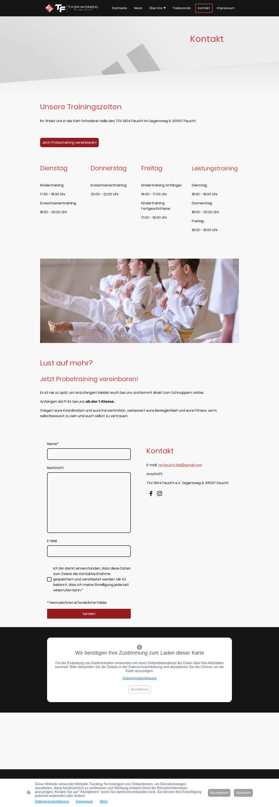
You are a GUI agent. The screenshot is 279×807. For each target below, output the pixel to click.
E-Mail (52, 540)
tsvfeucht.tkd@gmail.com (180, 464)
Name (53, 443)
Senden (89, 613)
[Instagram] (159, 493)
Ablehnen (243, 793)
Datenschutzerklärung (139, 678)
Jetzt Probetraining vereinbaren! (69, 142)
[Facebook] (150, 493)
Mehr (104, 801)
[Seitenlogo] (69, 8)
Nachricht (55, 467)
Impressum (84, 801)
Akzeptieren (139, 689)
